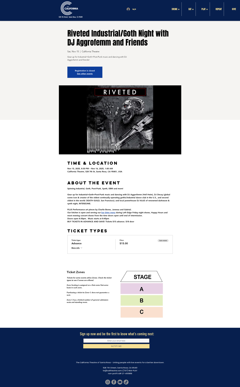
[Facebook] (113, 382)
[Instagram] (107, 382)
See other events (85, 73)
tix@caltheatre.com (112, 370)
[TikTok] (126, 382)
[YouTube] (120, 382)
